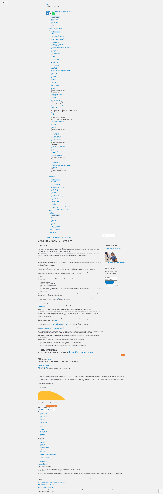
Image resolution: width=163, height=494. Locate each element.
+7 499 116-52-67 (50, 9)
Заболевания (52, 176)
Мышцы (42, 419)
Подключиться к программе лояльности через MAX (59, 237)
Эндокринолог (55, 42)
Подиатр (53, 78)
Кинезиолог (54, 79)
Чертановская (57, 196)
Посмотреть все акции (43, 367)
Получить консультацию (57, 23)
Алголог (53, 55)
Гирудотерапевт (55, 67)
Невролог (57, 35)
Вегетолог (53, 74)
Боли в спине (43, 413)
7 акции (49, 359)
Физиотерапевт (55, 45)
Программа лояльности (46, 456)
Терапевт (53, 61)
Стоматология (44, 435)
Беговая (58, 186)
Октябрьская (56, 189)
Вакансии (53, 225)
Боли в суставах (44, 414)
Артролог (53, 58)
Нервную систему (44, 418)
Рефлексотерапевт (56, 64)
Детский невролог (55, 87)
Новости (53, 220)
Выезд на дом (43, 432)
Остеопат (53, 41)
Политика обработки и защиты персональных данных (51, 482)
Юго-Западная (59, 202)
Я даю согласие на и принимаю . (113, 285)
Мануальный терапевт (57, 39)
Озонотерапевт (55, 65)
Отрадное (57, 192)
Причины (107, 248)
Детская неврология (56, 27)
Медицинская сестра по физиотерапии (61, 47)
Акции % (51, 210)
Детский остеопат (55, 85)
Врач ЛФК (53, 52)
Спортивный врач (55, 53)
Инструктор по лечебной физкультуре (61, 70)
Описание (107, 247)
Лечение (111, 248)
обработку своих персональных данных (112, 285)
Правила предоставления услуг (46, 487)
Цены (52, 25)
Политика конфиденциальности (46, 484)
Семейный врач (55, 59)
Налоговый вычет (55, 226)
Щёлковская (56, 199)
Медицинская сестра (56, 48)
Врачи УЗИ (54, 73)
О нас (52, 218)
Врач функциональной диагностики (60, 71)
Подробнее (41, 390)
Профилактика (117, 248)
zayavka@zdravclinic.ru (43, 461)
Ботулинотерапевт (56, 84)
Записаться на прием (51, 11)
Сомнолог (53, 56)
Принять (81, 493)
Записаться (109, 282)
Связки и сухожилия (45, 421)
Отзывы (51, 212)
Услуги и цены (52, 15)
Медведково (59, 208)
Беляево (60, 205)
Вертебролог (54, 62)
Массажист (54, 68)
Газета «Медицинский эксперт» (48, 454)
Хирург (53, 88)
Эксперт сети (54, 81)
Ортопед (57, 36)
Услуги (53, 20)
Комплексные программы (55, 28)
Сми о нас (53, 221)
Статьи (53, 223)
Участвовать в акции (43, 365)
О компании (52, 213)
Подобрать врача (57, 174)
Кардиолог (54, 76)
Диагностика (54, 22)
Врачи (50, 30)
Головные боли (44, 416)
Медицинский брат (56, 50)
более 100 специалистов (81, 352)
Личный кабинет (68, 11)
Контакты (54, 228)
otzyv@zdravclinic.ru (42, 464)
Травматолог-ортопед (57, 44)
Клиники (51, 178)
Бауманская (57, 183)
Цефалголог (54, 82)
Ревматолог (58, 38)
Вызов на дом (60, 11)
